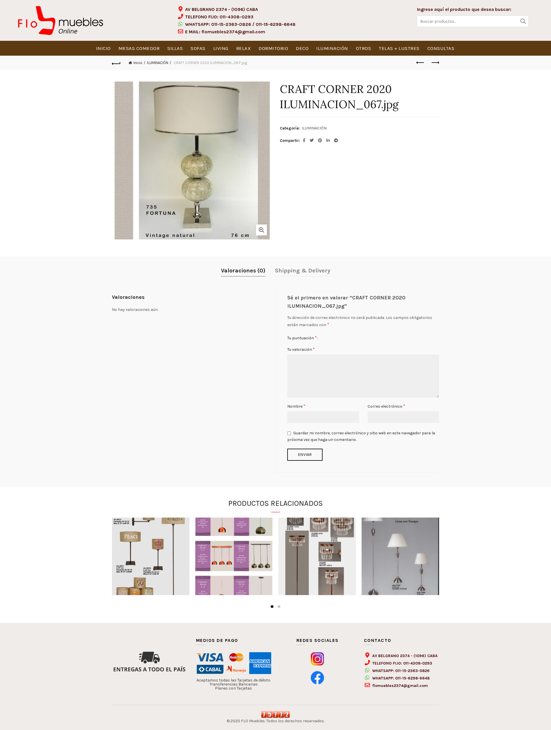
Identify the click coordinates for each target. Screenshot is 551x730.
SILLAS (175, 48)
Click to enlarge (261, 229)
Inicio (137, 63)
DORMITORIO (273, 48)
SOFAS (198, 48)
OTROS (363, 48)
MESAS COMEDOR (139, 48)
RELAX (243, 48)
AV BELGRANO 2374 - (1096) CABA (221, 9)
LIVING (220, 48)
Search (523, 21)
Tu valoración (301, 349)
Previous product (420, 63)
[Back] (116, 63)
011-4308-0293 (236, 17)
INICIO (103, 48)
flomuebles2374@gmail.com (233, 31)
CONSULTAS (441, 48)
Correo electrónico (386, 406)
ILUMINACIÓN (332, 48)
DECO (302, 48)
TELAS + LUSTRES (399, 48)
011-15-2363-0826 (231, 24)
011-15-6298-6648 (276, 24)
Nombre (296, 406)
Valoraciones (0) (243, 270)
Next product (435, 63)
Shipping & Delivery (302, 270)
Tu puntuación (302, 337)
